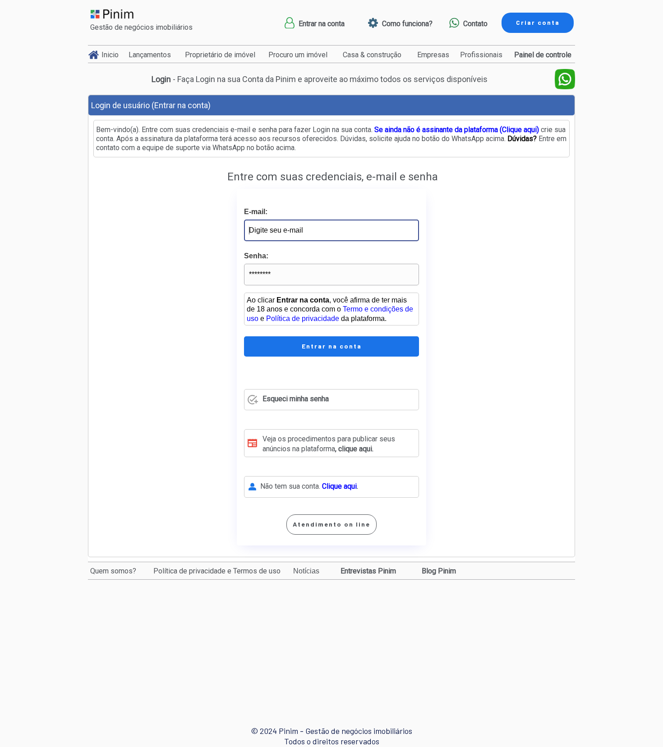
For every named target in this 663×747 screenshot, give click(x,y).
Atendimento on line (331, 524)
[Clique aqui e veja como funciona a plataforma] (373, 22)
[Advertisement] (333, 645)
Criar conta (538, 22)
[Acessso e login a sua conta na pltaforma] (289, 22)
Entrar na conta (332, 346)
